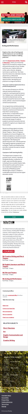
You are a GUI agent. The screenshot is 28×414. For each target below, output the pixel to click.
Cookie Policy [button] (4, 210)
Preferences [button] (16, 212)
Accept (14, 216)
